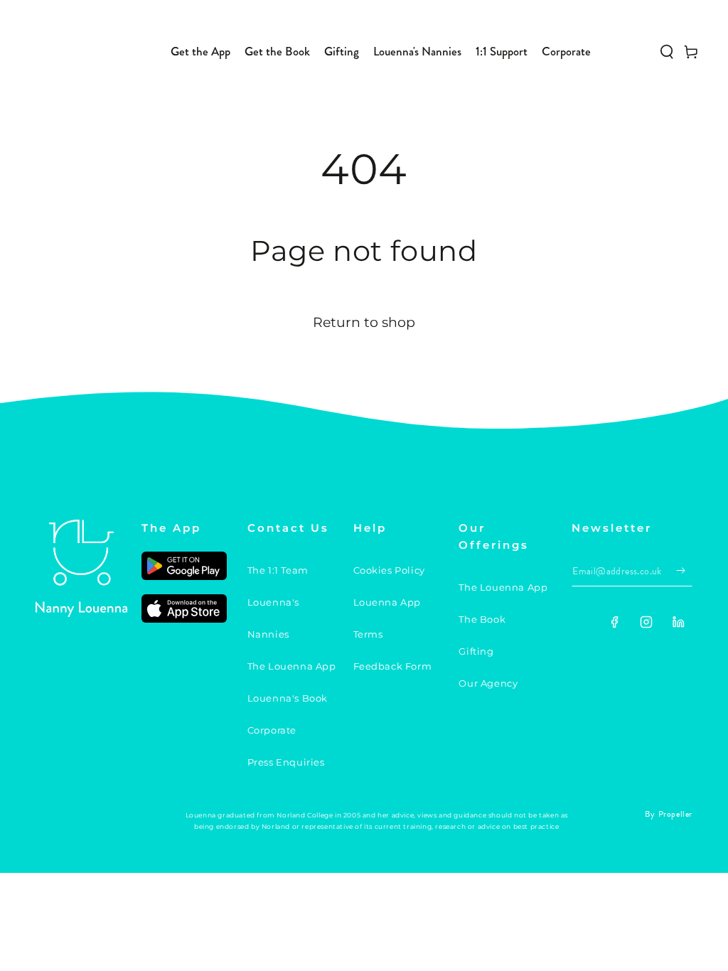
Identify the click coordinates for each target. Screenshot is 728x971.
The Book (482, 619)
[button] (667, 52)
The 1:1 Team (278, 570)
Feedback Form (392, 666)
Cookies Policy (389, 570)
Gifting (476, 651)
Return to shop (364, 322)
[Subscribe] (684, 570)
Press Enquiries (286, 762)
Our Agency (488, 683)
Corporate (271, 730)
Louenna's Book (287, 698)
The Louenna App (291, 666)
